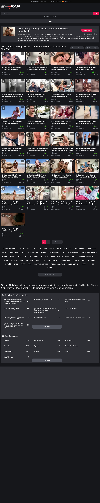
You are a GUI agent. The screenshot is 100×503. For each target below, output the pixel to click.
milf (15, 260)
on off (4, 252)
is (96, 256)
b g (23, 252)
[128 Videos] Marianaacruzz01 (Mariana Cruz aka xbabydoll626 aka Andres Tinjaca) (16, 301)
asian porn (55, 256)
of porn (29, 260)
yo (28, 249)
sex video (92, 249)
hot (92, 264)
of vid (8, 264)
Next (56, 242)
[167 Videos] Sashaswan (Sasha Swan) (77, 300)
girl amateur (49, 249)
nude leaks (73, 264)
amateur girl (26, 264)
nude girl (84, 264)
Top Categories (11, 336)
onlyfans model (73, 252)
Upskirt (47, 346)
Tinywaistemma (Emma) (16, 309)
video (12, 256)
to (25, 256)
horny (74, 256)
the (21, 260)
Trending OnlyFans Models (16, 295)
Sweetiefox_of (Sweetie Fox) (47, 299)
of (40, 249)
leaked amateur (86, 256)
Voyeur (47, 351)
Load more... (47, 326)
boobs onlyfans (9, 249)
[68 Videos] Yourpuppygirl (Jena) (16, 318)
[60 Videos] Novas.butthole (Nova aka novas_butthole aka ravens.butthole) (47, 310)
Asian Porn (77, 340)
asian (4, 256)
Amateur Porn (47, 340)
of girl (91, 260)
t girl (21, 249)
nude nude (15, 252)
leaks (76, 260)
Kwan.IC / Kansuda (47, 318)
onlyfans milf (54, 252)
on (63, 252)
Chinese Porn (16, 351)
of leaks (52, 260)
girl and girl (64, 260)
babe (16, 264)
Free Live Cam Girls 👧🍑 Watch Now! (60, 1)
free (43, 260)
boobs (49, 268)
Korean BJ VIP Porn (77, 346)
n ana (34, 249)
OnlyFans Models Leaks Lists (38, 1)
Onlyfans (16, 340)
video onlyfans (89, 252)
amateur (8, 260)
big (37, 260)
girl (83, 260)
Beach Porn (16, 346)
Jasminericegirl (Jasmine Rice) (77, 318)
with (59, 249)
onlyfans (33, 256)
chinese (65, 256)
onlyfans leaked (41, 264)
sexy (20, 256)
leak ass (67, 249)
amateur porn (79, 249)
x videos (44, 256)
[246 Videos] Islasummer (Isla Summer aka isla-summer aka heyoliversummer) (16, 325)
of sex (43, 252)
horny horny (33, 252)
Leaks (77, 351)
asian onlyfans (58, 264)
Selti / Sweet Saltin (77, 309)
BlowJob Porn (16, 357)
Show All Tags (50, 274)
